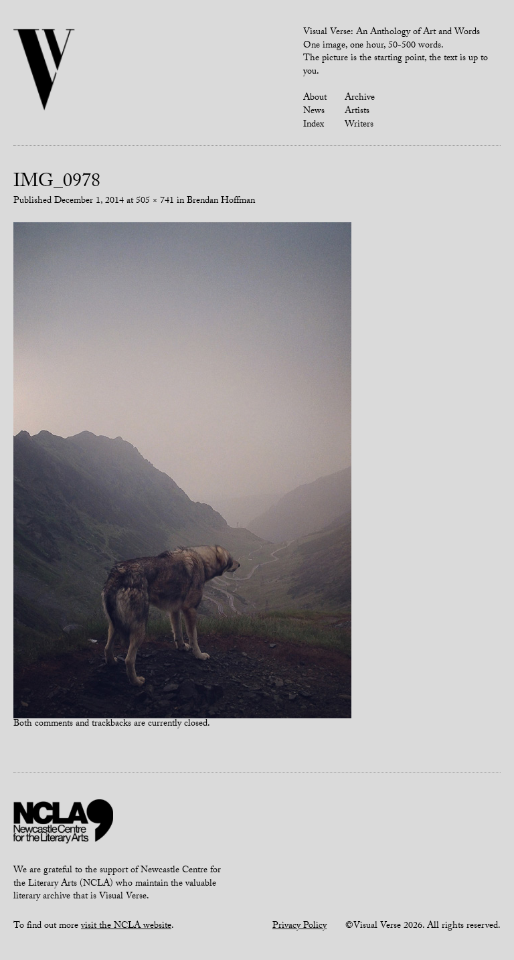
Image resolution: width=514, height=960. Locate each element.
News (314, 112)
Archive (360, 98)
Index (313, 125)
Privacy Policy (299, 926)
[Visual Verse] (44, 71)
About (315, 98)
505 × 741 (155, 201)
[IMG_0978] (182, 471)
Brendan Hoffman (221, 201)
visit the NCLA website (126, 926)
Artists (357, 112)
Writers (359, 125)
